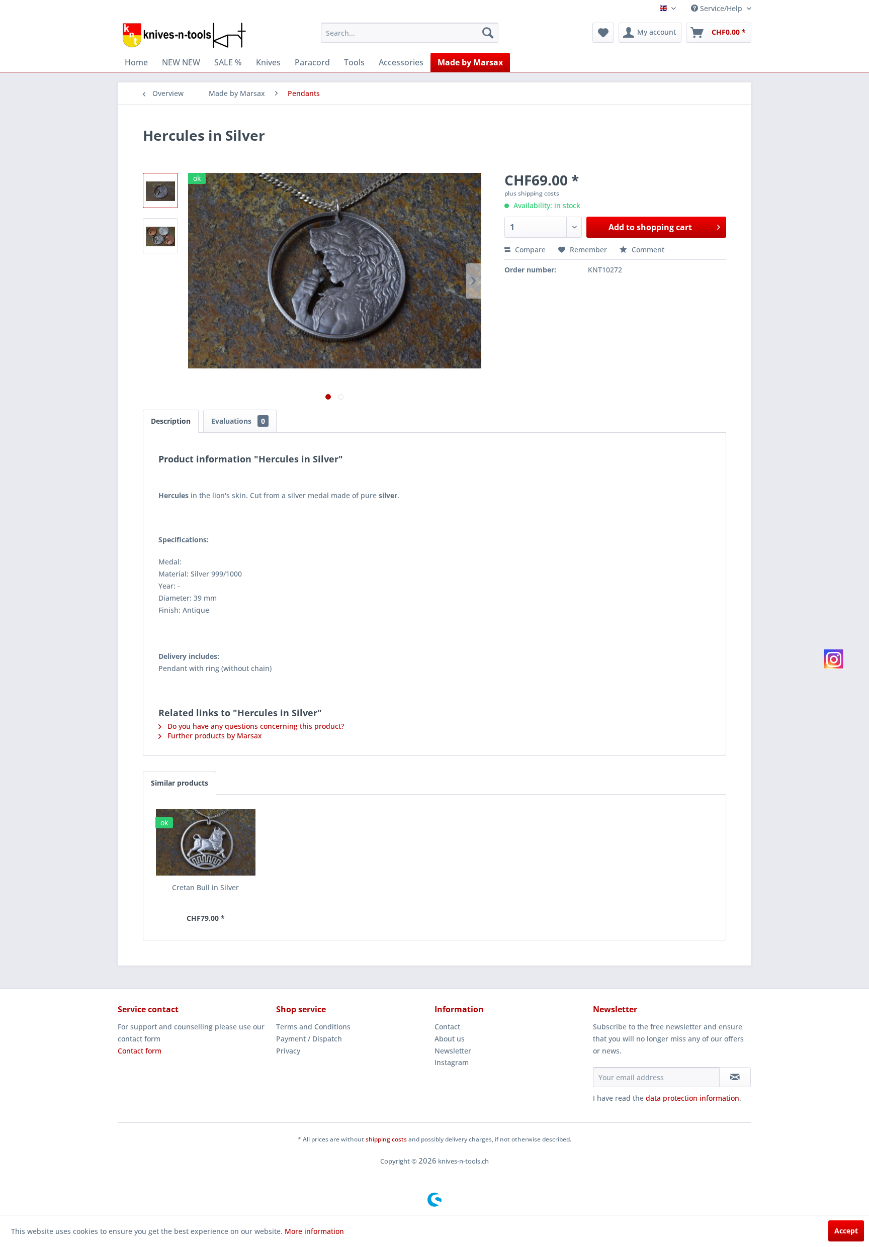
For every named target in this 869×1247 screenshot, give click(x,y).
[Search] (487, 33)
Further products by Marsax (213, 735)
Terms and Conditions (313, 1026)
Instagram (451, 1062)
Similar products (179, 783)
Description (171, 421)
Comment (647, 249)
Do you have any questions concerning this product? (254, 726)
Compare (529, 249)
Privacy (288, 1051)
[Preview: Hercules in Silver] (160, 190)
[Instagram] (834, 659)
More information (314, 1231)
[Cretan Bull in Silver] (205, 842)
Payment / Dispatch (309, 1038)
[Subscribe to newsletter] (735, 1077)
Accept (846, 1230)
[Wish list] (603, 33)
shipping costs (386, 1139)
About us (449, 1038)
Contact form (139, 1051)
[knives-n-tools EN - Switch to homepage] (184, 35)
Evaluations (238, 421)
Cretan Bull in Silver (205, 887)
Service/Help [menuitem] (721, 8)
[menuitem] (409, 33)
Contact (447, 1026)
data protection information (692, 1098)
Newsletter (452, 1051)
